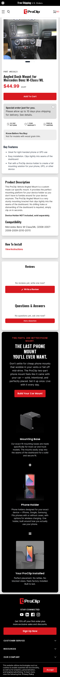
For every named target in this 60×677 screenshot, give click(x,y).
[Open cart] (54, 11)
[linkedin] (27, 614)
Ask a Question (39, 321)
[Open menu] (3, 11)
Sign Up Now (30, 631)
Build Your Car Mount (30, 393)
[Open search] (8, 11)
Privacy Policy (28, 674)
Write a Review (39, 289)
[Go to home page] (30, 601)
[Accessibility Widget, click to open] (3, 3)
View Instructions (14, 249)
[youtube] (21, 614)
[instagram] (38, 614)
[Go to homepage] (32, 11)
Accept (50, 669)
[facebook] (33, 614)
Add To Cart (30, 96)
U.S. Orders (37, 3)
